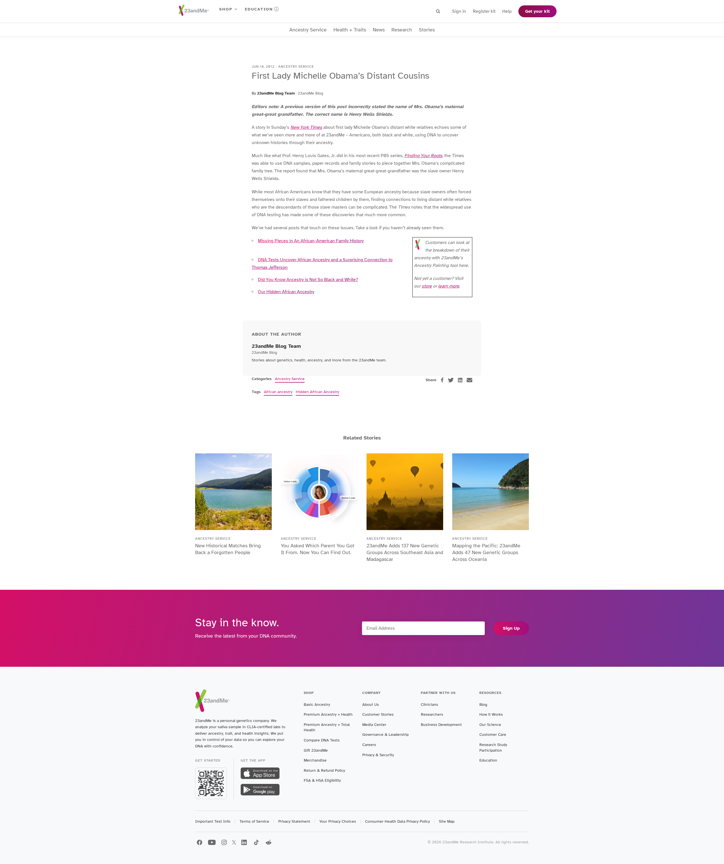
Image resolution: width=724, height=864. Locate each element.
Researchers (432, 714)
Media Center (374, 724)
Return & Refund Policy (324, 770)
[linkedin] (460, 380)
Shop (225, 9)
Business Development (441, 724)
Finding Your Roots (423, 155)
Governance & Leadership (385, 734)
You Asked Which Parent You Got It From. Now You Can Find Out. (317, 549)
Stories (427, 30)
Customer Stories (378, 714)
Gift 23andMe (316, 750)
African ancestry (278, 391)
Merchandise (315, 760)
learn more (448, 286)
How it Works (491, 714)
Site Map (446, 821)
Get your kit (537, 11)
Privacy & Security (378, 754)
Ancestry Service (308, 30)
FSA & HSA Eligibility (322, 780)
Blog (483, 704)
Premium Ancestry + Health (328, 714)
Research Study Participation (493, 747)
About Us (370, 704)
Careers (369, 744)
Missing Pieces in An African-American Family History (311, 241)
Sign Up (511, 628)
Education (259, 9)
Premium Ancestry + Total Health (327, 727)
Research (401, 30)
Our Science (490, 724)
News (379, 30)
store (427, 286)
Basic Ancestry (317, 704)
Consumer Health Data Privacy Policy (397, 821)
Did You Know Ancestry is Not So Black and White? (308, 279)
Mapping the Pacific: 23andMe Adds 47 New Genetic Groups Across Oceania (486, 552)
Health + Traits (349, 30)
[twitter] (451, 380)
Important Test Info (212, 821)
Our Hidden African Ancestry (286, 292)
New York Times (306, 127)
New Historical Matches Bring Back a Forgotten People (228, 549)
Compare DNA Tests (322, 740)
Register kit (484, 11)
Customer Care (492, 734)
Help (507, 11)
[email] (469, 380)
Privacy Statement (294, 821)
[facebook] (442, 380)
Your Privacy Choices (337, 821)
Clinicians (429, 704)
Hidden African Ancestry (317, 391)
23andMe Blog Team (276, 93)
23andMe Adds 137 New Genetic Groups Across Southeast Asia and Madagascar (405, 552)
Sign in (459, 11)
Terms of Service (254, 821)
